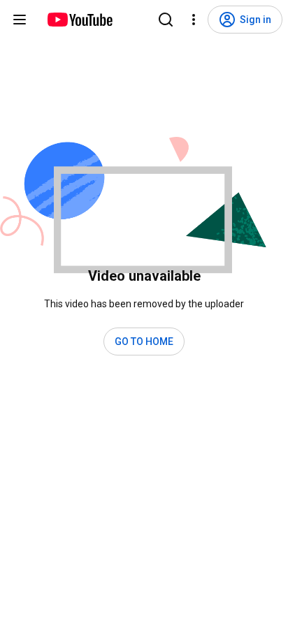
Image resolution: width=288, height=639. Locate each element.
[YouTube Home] (79, 19)
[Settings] (193, 19)
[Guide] (19, 19)
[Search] (165, 19)
